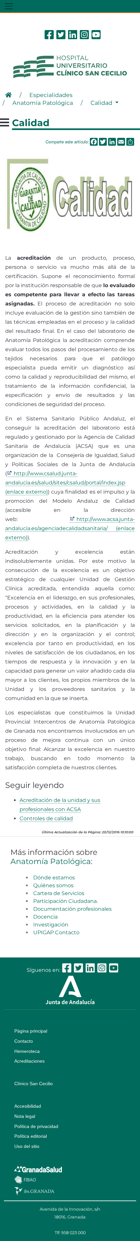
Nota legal (24, 1116)
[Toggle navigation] (9, 6)
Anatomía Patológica (42, 102)
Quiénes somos (53, 885)
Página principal (30, 1031)
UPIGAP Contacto (56, 932)
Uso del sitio (26, 1146)
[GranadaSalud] (38, 1168)
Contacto (23, 1041)
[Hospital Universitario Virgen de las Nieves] (70, 66)
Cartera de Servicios (58, 893)
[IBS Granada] (34, 1190)
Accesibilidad (27, 1106)
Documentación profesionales (72, 909)
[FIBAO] (25, 1179)
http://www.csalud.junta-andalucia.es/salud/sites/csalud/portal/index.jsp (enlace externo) (65, 482)
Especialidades (51, 94)
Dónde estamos (54, 877)
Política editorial (30, 1136)
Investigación (50, 925)
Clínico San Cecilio (33, 1083)
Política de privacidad (36, 1126)
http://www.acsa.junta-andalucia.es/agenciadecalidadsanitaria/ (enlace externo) (70, 528)
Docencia (45, 917)
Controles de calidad (46, 818)
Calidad (102, 102)
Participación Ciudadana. (65, 901)
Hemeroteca (27, 1051)
